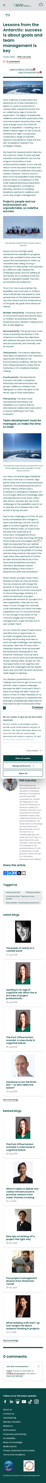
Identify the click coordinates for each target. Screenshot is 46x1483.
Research (8, 1425)
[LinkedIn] (11, 1403)
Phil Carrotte (24, 56)
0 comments (13, 61)
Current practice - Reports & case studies (20, 897)
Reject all (23, 773)
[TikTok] (30, 1403)
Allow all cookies (23, 758)
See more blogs (10, 1099)
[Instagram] (36, 1403)
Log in (9, 1371)
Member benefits (12, 1421)
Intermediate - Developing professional (22, 903)
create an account (15, 1373)
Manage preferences (22, 766)
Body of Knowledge (12, 1442)
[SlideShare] (18, 1403)
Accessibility (9, 1438)
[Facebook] (5, 1403)
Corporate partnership (14, 1434)
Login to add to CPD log (21, 69)
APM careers (9, 1430)
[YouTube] (24, 1403)
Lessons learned (13, 892)
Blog (8, 14)
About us (7, 1409)
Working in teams (33, 892)
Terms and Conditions (14, 1454)
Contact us (8, 1413)
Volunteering (9, 1417)
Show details (32, 750)
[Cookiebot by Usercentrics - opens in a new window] (32, 708)
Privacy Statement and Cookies (19, 1450)
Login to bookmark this (28, 72)
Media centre (9, 1446)
